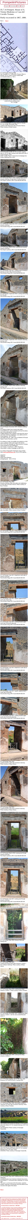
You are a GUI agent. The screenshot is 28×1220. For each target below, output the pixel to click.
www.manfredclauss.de (9, 452)
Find (18, 6)
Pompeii (6, 6)
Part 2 (1, 1189)
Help (22, 6)
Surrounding (12, 6)
